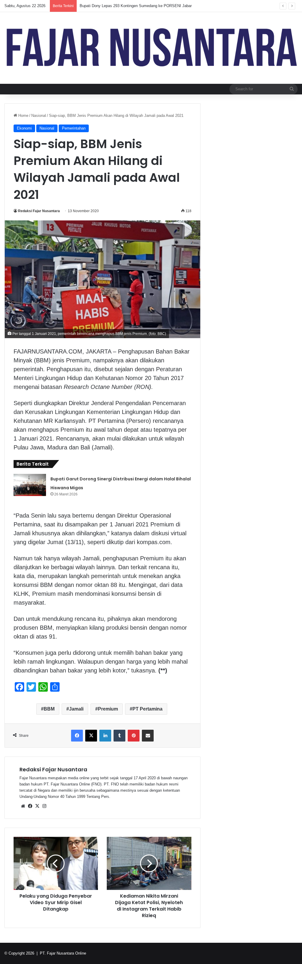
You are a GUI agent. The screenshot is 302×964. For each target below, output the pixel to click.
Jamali (76, 708)
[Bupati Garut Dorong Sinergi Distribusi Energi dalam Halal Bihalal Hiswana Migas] (30, 485)
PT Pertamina (147, 708)
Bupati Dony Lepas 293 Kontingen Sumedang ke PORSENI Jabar (136, 6)
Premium (108, 708)
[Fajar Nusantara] (151, 48)
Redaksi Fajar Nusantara (39, 211)
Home (22, 115)
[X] (37, 806)
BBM (49, 708)
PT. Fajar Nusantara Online (63, 953)
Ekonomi (24, 128)
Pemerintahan (74, 128)
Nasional (38, 115)
